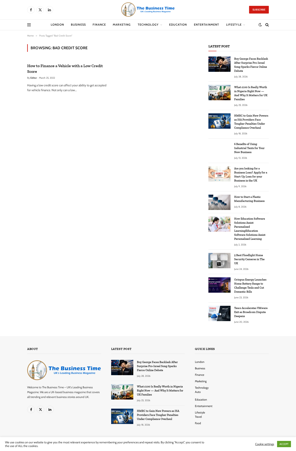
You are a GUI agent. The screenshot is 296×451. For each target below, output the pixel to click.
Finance (99, 24)
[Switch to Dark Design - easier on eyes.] (260, 25)
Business (78, 24)
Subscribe (259, 9)
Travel (198, 417)
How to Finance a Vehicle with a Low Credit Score (65, 68)
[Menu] (29, 24)
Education (178, 24)
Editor (33, 77)
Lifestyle (234, 24)
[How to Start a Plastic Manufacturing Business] (219, 202)
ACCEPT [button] (284, 444)
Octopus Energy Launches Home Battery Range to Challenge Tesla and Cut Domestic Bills (250, 285)
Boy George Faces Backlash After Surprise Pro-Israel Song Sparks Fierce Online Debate (251, 65)
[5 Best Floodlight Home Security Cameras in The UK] (219, 260)
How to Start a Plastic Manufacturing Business (249, 199)
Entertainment (206, 24)
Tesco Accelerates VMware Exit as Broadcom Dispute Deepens (251, 312)
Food (198, 423)
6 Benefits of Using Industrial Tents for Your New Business (249, 148)
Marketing (122, 24)
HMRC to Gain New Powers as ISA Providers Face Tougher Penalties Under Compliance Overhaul (251, 121)
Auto (198, 392)
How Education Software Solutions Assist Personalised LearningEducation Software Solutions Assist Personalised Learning (249, 229)
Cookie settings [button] (264, 444)
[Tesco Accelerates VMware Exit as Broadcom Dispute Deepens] (219, 313)
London (57, 24)
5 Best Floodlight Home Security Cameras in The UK (249, 259)
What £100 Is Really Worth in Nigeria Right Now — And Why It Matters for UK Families (250, 93)
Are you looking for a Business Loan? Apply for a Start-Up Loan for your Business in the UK (250, 174)
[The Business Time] (148, 9)
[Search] (267, 24)
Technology (148, 24)
